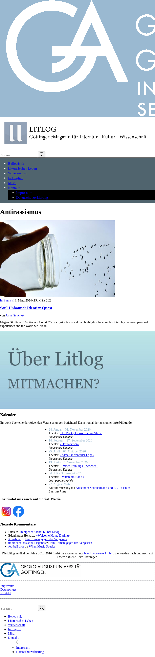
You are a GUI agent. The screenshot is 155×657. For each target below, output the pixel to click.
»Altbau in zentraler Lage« (77, 455)
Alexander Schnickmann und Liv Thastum (103, 487)
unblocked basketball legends (27, 542)
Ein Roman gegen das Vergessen (46, 539)
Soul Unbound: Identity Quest (26, 308)
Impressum (7, 586)
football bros (16, 546)
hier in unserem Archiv (98, 553)
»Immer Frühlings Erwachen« (79, 466)
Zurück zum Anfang (13, 601)
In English (6, 300)
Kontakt (5, 593)
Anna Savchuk (14, 315)
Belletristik (15, 616)
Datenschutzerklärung (30, 652)
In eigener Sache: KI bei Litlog (40, 532)
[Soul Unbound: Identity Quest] (57, 296)
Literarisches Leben (20, 620)
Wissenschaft (16, 625)
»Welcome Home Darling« (53, 535)
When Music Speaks (42, 546)
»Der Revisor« (69, 444)
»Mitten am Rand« (72, 477)
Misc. (11, 633)
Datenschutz (8, 589)
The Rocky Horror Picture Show (81, 433)
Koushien (14, 539)
